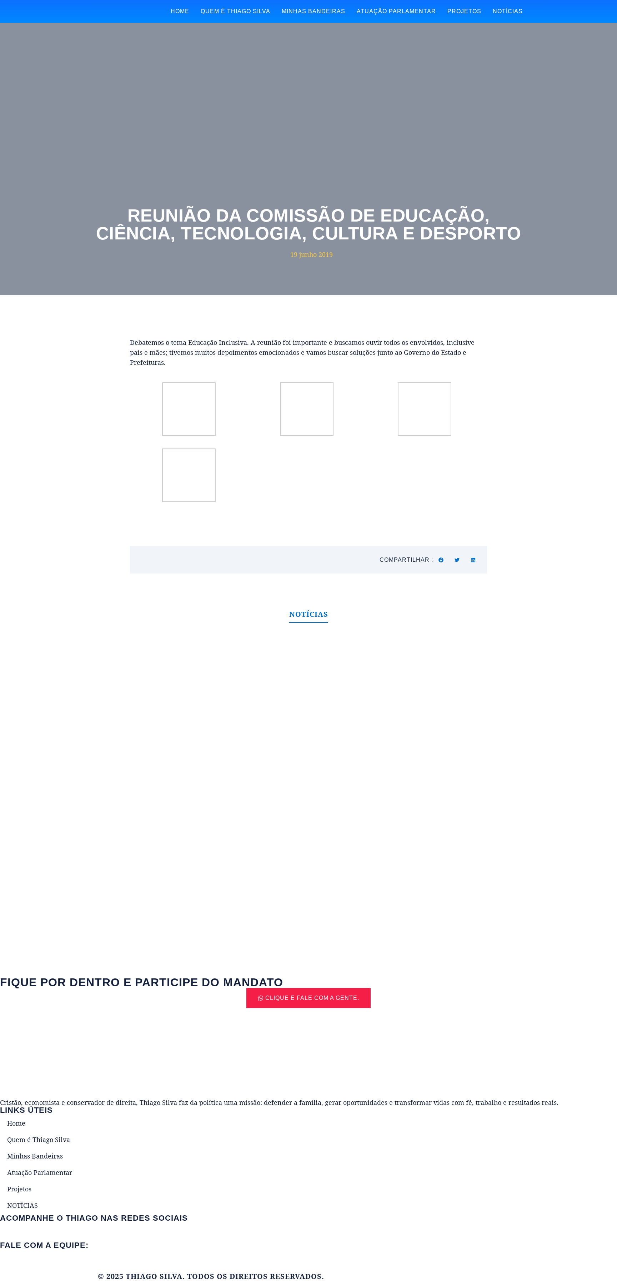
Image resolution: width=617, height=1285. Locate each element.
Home (180, 11)
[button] (441, 560)
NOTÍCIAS (508, 11)
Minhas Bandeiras (313, 11)
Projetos (464, 11)
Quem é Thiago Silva (235, 11)
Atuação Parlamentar (396, 11)
